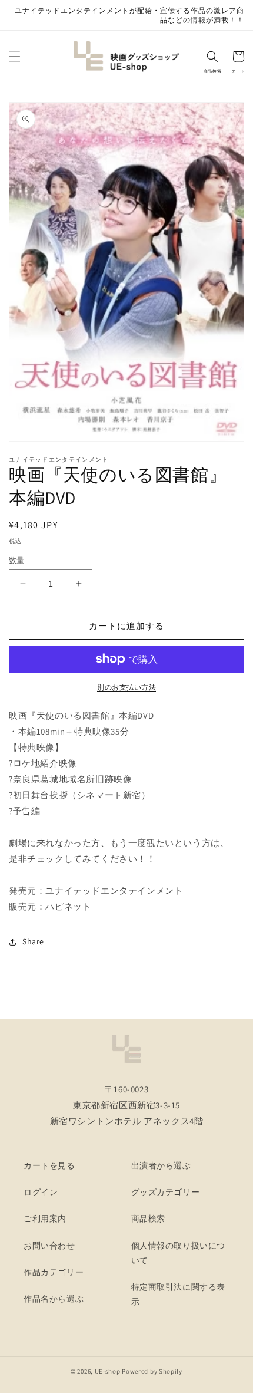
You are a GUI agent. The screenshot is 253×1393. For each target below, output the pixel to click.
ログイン (41, 1192)
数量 (17, 560)
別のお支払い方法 (126, 687)
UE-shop (108, 1371)
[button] (15, 57)
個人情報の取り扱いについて (178, 1253)
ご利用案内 (45, 1218)
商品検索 (148, 1218)
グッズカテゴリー (165, 1192)
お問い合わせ (49, 1245)
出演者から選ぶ (161, 1165)
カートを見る (49, 1165)
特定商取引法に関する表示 (178, 1294)
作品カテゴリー (54, 1272)
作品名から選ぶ (54, 1298)
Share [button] (33, 941)
